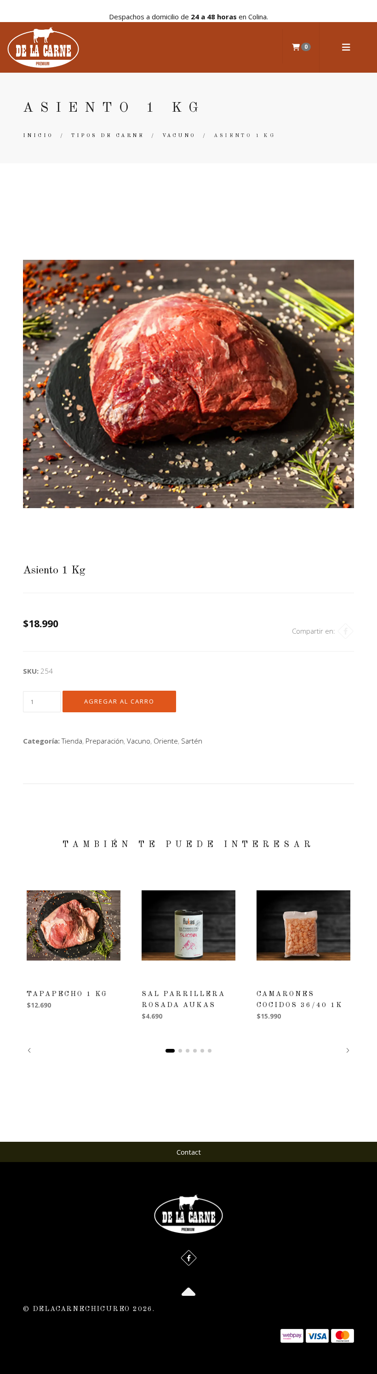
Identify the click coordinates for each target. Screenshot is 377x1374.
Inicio (38, 135)
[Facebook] (345, 631)
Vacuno (179, 135)
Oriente (166, 740)
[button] (29, 1050)
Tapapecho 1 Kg (67, 994)
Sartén (191, 740)
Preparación (105, 740)
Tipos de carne (107, 135)
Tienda (72, 740)
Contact (189, 1151)
